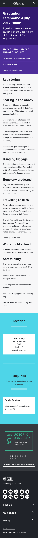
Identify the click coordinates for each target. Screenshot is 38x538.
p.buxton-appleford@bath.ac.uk (17, 406)
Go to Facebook (5, 491)
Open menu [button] (4, 3)
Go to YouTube (22, 496)
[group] (19, 441)
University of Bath (19, 3)
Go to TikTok (5, 496)
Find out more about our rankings (19, 464)
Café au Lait (27, 167)
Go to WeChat (10, 496)
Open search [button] (34, 3)
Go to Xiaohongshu (27, 496)
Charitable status (9, 529)
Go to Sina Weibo (16, 496)
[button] (5, 457)
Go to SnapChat (27, 491)
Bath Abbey (23, 214)
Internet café (14, 170)
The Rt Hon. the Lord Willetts (23, 187)
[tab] (10, 456)
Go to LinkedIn (22, 491)
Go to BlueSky (10, 491)
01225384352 (10, 409)
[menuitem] (19, 504)
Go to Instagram (16, 491)
